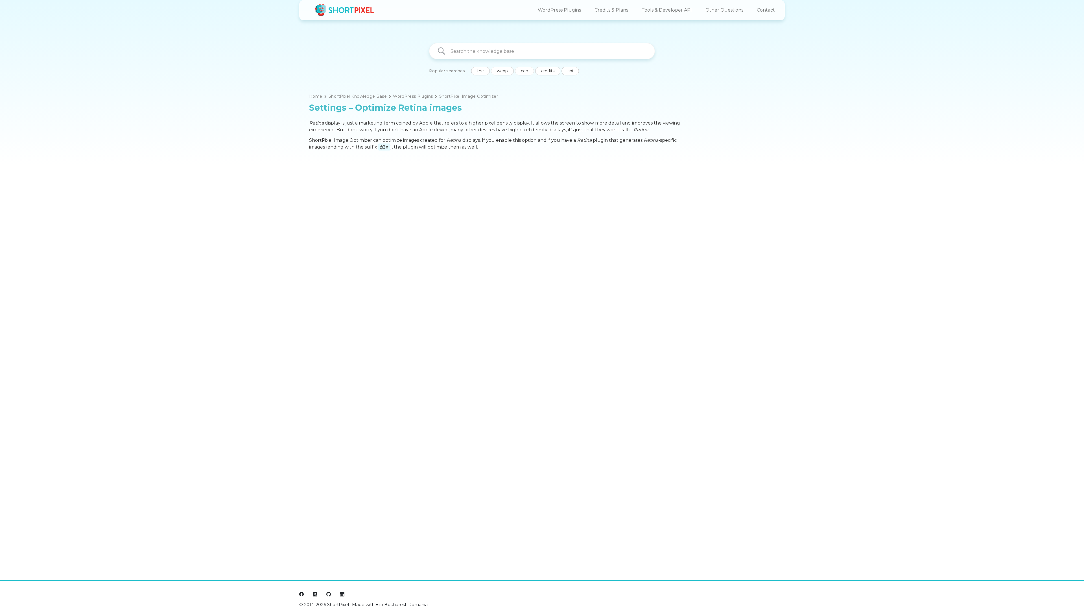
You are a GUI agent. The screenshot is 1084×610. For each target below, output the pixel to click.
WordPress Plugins (559, 10)
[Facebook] (301, 594)
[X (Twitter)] (315, 594)
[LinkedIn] (342, 594)
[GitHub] (328, 594)
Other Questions (724, 10)
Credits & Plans (611, 10)
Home (315, 96)
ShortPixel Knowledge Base (358, 96)
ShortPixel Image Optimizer (468, 96)
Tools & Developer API (667, 10)
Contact (766, 10)
